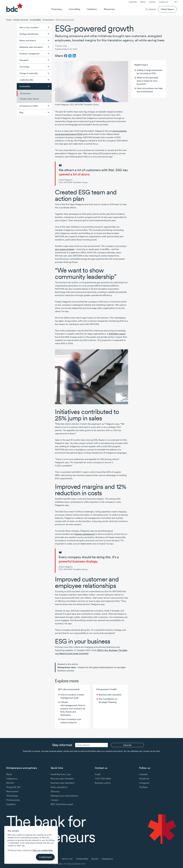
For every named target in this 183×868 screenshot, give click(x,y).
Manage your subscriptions (64, 795)
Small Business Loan (61, 774)
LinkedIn (143, 774)
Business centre (103, 782)
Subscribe (127, 745)
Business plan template (62, 778)
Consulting (74, 9)
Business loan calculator (110, 694)
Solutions (92, 9)
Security (95, 859)
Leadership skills (26, 80)
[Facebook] (65, 55)
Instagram (144, 782)
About (142, 2)
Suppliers (11, 804)
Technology (24, 67)
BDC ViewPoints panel (62, 804)
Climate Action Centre (29, 99)
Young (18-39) (13, 787)
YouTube (143, 787)
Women (10, 782)
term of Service (74, 864)
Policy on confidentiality (43, 850)
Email (97, 774)
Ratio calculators (59, 787)
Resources (109, 9)
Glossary (55, 791)
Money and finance (27, 40)
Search (152, 9)
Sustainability (35, 20)
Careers (152, 2)
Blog (21, 112)
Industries (133, 2)
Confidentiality (82, 859)
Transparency (107, 859)
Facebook (144, 778)
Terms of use (67, 859)
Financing (56, 9)
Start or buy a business (29, 27)
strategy (64, 249)
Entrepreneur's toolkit (28, 106)
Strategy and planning (28, 34)
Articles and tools (20, 20)
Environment (48, 20)
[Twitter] (70, 55)
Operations (24, 60)
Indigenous (11, 778)
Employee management (29, 54)
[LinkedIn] (74, 55)
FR (175, 2)
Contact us (163, 2)
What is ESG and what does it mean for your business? (147, 80)
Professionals (13, 799)
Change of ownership (28, 73)
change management (84, 534)
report (117, 334)
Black (9, 774)
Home (8, 20)
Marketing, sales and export (31, 47)
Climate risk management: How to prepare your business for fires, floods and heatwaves (72, 708)
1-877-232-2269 (103, 778)
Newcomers (12, 791)
